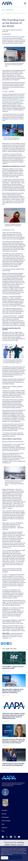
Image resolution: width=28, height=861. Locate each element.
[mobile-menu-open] (25, 3)
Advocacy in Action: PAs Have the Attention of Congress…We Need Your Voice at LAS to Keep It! (13, 741)
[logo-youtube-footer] (19, 837)
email (10, 638)
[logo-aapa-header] (7, 3)
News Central (9, 9)
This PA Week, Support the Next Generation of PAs (13, 667)
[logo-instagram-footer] (15, 837)
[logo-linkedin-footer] (11, 837)
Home (3, 9)
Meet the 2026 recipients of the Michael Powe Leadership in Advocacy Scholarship (13, 691)
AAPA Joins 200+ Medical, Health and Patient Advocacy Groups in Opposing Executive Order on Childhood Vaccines (13, 716)
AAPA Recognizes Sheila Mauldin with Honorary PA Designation (13, 764)
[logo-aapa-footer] (9, 778)
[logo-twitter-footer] (7, 837)
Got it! (4, 857)
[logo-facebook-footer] (3, 837)
